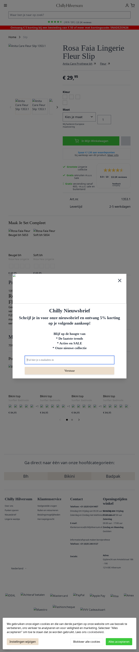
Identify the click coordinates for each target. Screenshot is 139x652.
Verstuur (69, 370)
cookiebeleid (95, 632)
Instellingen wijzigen (22, 642)
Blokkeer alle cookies (86, 642)
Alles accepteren (119, 642)
